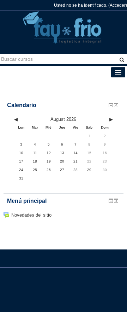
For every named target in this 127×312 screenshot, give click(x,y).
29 (89, 170)
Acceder (118, 5)
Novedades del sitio (31, 215)
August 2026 (63, 119)
